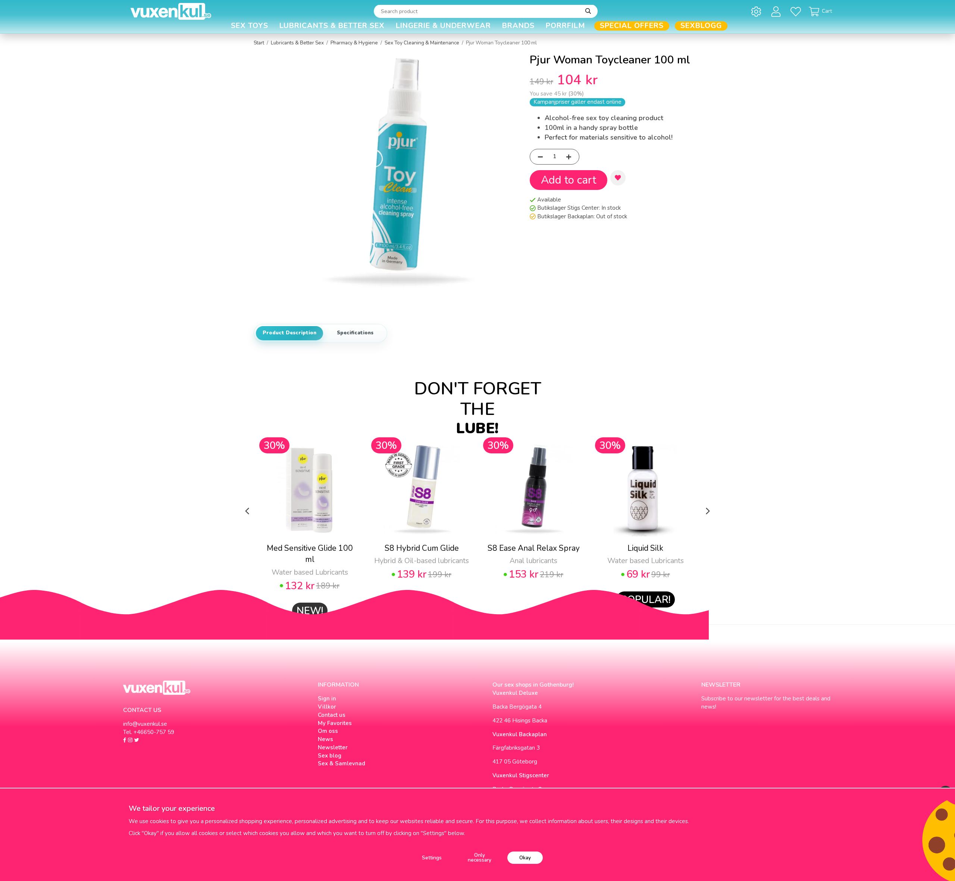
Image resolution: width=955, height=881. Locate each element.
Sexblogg (701, 26)
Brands (518, 26)
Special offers (632, 26)
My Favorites (335, 723)
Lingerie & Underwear (443, 26)
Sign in (327, 698)
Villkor (327, 706)
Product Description (289, 332)
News (325, 739)
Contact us (331, 715)
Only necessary (479, 858)
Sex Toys (249, 26)
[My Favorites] (797, 11)
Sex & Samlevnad (341, 763)
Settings (432, 857)
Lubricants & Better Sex (332, 26)
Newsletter (333, 747)
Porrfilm (565, 26)
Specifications (355, 332)
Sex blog (329, 755)
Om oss (328, 731)
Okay (525, 857)
